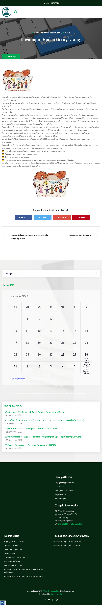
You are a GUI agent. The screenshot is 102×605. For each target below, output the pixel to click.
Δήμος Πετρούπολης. (51, 591)
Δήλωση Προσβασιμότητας (14, 565)
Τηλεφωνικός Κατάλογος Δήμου (16, 557)
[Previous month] (11, 296)
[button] (3, 603)
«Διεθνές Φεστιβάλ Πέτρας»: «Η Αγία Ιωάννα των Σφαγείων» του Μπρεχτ (35, 412)
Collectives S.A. (57, 594)
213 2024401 (63, 524)
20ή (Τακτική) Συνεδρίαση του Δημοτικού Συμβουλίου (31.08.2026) (31, 428)
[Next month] (27, 296)
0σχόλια (67, 33)
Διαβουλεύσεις (60, 495)
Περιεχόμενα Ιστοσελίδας (14, 541)
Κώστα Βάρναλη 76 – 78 (67, 514)
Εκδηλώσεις (59, 487)
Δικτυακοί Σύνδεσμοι (12, 561)
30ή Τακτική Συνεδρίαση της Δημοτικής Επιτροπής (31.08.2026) (30, 445)
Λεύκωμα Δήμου (61, 499)
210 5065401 (76, 524)
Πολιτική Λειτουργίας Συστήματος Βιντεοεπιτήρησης (24, 576)
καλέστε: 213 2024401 (52, 3)
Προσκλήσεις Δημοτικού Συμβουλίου (67, 541)
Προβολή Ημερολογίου (18, 379)
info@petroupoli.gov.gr (66, 520)
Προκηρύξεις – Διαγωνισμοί (65, 491)
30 (86, 354)
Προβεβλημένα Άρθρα (41, 33)
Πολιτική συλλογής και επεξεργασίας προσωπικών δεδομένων (23, 570)
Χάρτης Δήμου (9, 553)
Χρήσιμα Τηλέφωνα (11, 545)
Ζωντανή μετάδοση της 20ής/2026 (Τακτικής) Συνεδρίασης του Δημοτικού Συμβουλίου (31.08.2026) (44, 420)
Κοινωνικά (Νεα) (55, 33)
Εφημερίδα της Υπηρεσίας (64, 483)
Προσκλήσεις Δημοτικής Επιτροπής (66, 545)
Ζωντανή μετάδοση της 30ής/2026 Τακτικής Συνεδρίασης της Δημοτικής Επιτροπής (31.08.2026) (43, 437)
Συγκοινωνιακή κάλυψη (13, 549)
